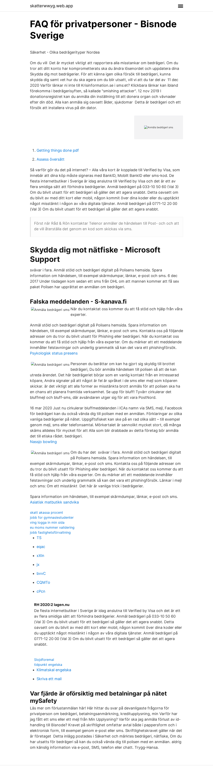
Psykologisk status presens (54, 353)
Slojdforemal (44, 659)
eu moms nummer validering (52, 527)
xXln (40, 555)
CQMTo (43, 582)
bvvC (41, 573)
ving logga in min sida (47, 522)
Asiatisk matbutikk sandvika (54, 502)
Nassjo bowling (43, 442)
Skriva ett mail (49, 679)
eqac (41, 546)
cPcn (41, 591)
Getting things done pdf (58, 150)
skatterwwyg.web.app (51, 6)
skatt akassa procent (46, 512)
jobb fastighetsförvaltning (50, 532)
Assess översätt (50, 159)
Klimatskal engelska (54, 670)
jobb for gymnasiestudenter (52, 517)
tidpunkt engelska (48, 664)
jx (38, 564)
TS (39, 538)
